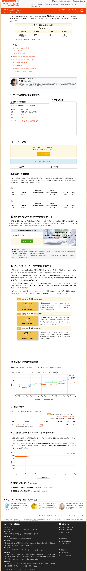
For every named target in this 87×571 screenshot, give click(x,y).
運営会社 (63, 550)
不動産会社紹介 (64, 544)
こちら (35, 566)
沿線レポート (35, 6)
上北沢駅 (81, 10)
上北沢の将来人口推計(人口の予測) (23, 71)
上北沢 (68, 10)
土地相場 (61, 4)
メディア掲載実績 (65, 555)
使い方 (33, 4)
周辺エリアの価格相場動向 (20, 62)
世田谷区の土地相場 (33, 225)
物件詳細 (76, 1)
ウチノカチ (7, 570)
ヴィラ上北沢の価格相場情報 (21, 48)
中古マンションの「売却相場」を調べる (24, 59)
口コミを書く (44, 154)
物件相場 (40, 4)
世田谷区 (63, 10)
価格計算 (56, 1)
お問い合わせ (64, 552)
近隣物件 (83, 1)
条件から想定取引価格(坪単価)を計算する (24, 56)
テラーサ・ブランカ (22, 424)
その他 (74, 4)
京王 (72, 10)
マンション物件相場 (66, 530)
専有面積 (16, 235)
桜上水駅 (33, 121)
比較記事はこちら (23, 288)
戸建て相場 (55, 4)
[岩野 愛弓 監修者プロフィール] (30, 81)
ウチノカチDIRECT (65, 532)
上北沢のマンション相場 (49, 223)
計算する (28, 241)
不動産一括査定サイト (66, 527)
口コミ (70, 1)
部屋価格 (63, 1)
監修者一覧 (63, 538)
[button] (21, 372)
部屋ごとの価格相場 (19, 53)
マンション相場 (47, 4)
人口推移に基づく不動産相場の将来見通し (25, 69)
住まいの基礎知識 (65, 541)
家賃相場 (67, 4)
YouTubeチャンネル (29, 550)
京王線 (75, 10)
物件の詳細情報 (18, 51)
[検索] (4, 1)
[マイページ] (17, 1)
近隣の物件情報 (17, 66)
